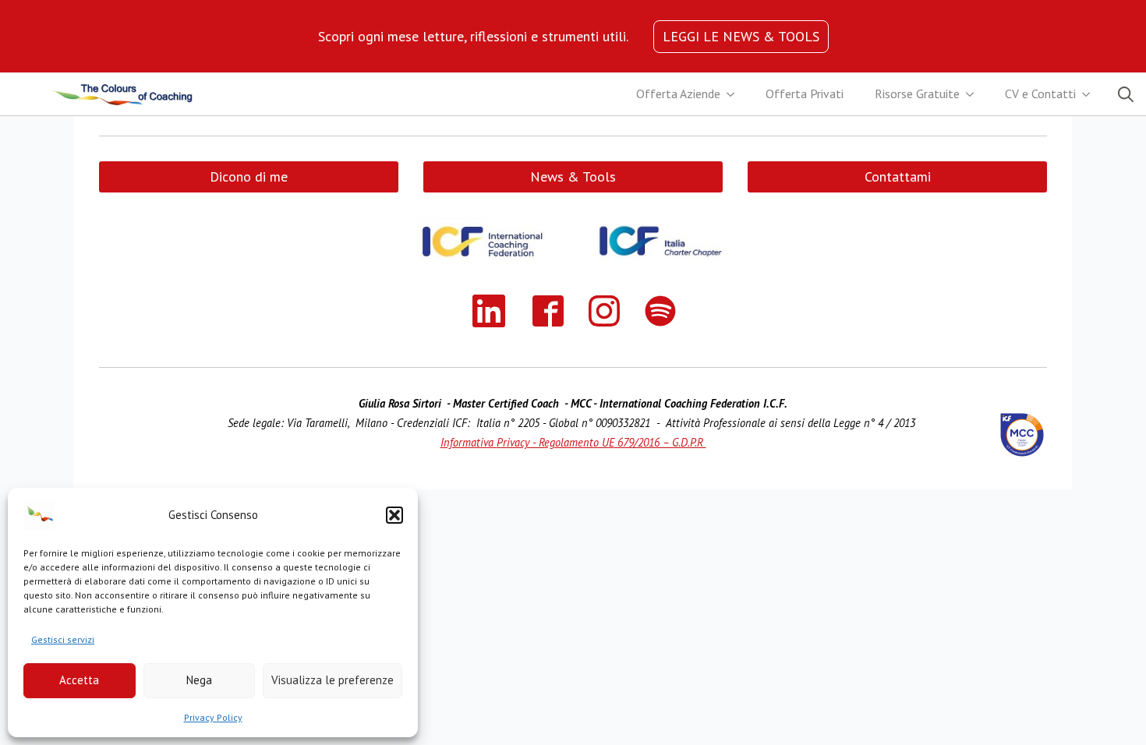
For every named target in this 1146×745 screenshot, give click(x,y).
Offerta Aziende (678, 93)
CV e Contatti (1040, 93)
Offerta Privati (805, 93)
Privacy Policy (213, 717)
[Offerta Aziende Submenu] (735, 94)
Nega (199, 680)
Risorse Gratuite (917, 93)
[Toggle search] (1125, 94)
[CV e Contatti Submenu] (1090, 94)
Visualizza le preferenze (332, 680)
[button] (394, 515)
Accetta (79, 680)
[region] (473, 36)
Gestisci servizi (62, 639)
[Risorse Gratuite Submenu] (974, 94)
